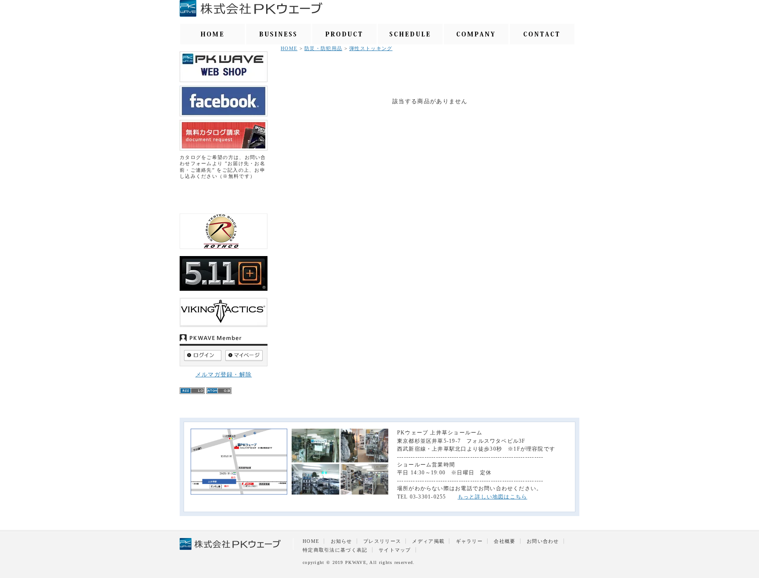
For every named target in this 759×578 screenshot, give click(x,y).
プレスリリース (382, 541)
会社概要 (504, 541)
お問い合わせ (543, 541)
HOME (289, 48)
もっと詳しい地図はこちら (493, 497)
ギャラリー (469, 541)
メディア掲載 (428, 541)
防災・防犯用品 (323, 48)
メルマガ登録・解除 (223, 374)
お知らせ (341, 541)
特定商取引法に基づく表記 (335, 550)
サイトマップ (395, 550)
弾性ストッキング (370, 48)
